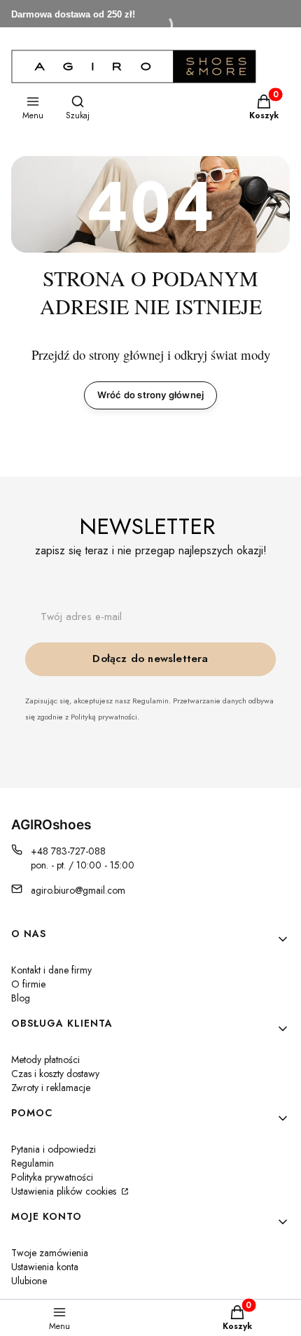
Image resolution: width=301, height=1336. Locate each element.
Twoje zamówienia (49, 1253)
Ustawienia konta (44, 1267)
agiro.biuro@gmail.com (78, 890)
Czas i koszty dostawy (55, 1074)
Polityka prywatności (52, 1177)
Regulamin (32, 1163)
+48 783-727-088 (68, 851)
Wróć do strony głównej (150, 394)
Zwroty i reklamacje (50, 1088)
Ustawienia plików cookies (65, 1191)
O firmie (28, 984)
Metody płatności (45, 1060)
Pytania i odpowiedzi (53, 1149)
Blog (20, 998)
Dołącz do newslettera (150, 658)
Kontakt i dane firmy (51, 970)
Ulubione (29, 1281)
